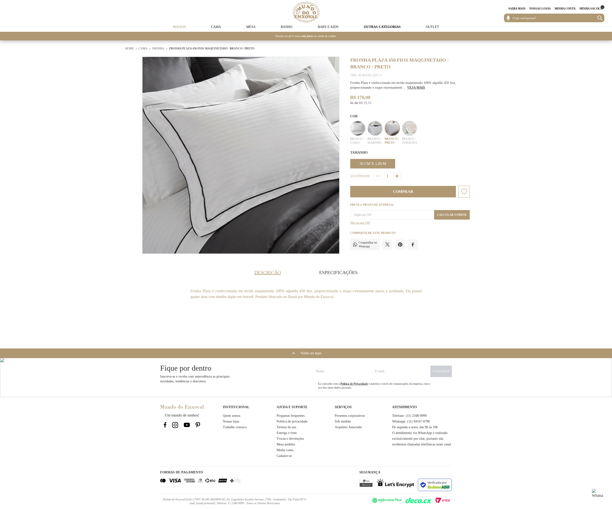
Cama (216, 27)
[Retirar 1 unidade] (378, 176)
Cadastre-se (284, 456)
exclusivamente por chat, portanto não (417, 438)
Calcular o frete (452, 215)
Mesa (251, 27)
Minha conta (285, 450)
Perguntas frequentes (291, 415)
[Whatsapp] (597, 494)
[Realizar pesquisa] (600, 18)
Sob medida (343, 421)
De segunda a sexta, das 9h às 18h (415, 427)
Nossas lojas (231, 421)
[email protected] (205, 503)
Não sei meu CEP (360, 222)
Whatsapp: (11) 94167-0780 (411, 421)
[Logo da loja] (306, 12)
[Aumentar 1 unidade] (397, 176)
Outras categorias (382, 27)
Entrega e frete (287, 433)
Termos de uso (286, 427)
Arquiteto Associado (348, 427)
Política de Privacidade (354, 383)
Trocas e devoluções (290, 438)
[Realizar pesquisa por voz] (508, 18)
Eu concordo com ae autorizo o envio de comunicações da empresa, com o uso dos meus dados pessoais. (374, 385)
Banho (286, 27)
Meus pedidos (286, 444)
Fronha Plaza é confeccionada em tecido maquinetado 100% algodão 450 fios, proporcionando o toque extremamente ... (403, 85)
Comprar (403, 192)
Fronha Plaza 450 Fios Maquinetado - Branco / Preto (211, 48)
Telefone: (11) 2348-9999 (409, 415)
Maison (179, 27)
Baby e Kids (328, 27)
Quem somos (231, 415)
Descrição (267, 272)
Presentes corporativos (350, 415)
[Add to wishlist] (464, 191)
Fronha (158, 48)
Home (129, 48)
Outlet (432, 27)
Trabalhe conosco (234, 427)
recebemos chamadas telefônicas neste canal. (422, 444)
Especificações (338, 272)
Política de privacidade (292, 421)
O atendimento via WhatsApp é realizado (420, 433)
